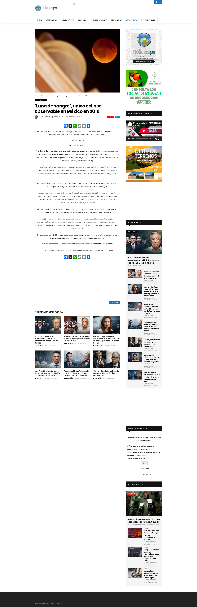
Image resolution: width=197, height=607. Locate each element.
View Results (144, 468)
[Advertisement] (77, 280)
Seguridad (83, 20)
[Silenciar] (156, 139)
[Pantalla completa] (159, 139)
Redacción (40, 345)
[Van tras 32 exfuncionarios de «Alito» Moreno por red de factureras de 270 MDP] (48, 359)
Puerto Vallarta (99, 20)
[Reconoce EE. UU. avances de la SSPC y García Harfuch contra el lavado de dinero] (77, 359)
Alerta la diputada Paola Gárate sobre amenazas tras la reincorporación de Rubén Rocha (106, 339)
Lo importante (67, 20)
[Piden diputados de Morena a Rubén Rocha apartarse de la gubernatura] (77, 325)
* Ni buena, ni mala (137, 459)
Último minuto (148, 20)
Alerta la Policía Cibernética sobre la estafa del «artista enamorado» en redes (152, 377)
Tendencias (116, 20)
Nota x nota (131, 20)
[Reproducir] (129, 139)
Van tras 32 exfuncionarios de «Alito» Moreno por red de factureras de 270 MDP (47, 373)
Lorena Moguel (45, 117)
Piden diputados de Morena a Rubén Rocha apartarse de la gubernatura (77, 338)
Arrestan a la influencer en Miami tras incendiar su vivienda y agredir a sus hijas (151, 359)
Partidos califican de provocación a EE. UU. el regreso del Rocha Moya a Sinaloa (46, 339)
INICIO (39, 20)
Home (36, 96)
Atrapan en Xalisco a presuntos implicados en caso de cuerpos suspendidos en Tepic (151, 555)
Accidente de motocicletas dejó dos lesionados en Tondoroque (151, 574)
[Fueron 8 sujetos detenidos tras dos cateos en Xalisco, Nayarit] (144, 503)
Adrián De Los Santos (138, 525)
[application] (144, 130)
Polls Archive (146, 474)
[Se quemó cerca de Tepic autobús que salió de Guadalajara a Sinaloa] (135, 533)
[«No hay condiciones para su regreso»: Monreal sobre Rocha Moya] (106, 359)
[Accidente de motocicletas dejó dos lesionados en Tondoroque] (135, 573)
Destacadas (51, 20)
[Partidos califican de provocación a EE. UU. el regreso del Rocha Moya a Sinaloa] (48, 325)
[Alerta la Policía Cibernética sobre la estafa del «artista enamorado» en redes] (135, 375)
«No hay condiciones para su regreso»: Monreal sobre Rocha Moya (106, 373)
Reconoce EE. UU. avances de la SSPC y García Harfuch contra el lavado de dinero (76, 373)
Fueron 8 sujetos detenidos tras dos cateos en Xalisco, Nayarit (144, 520)
